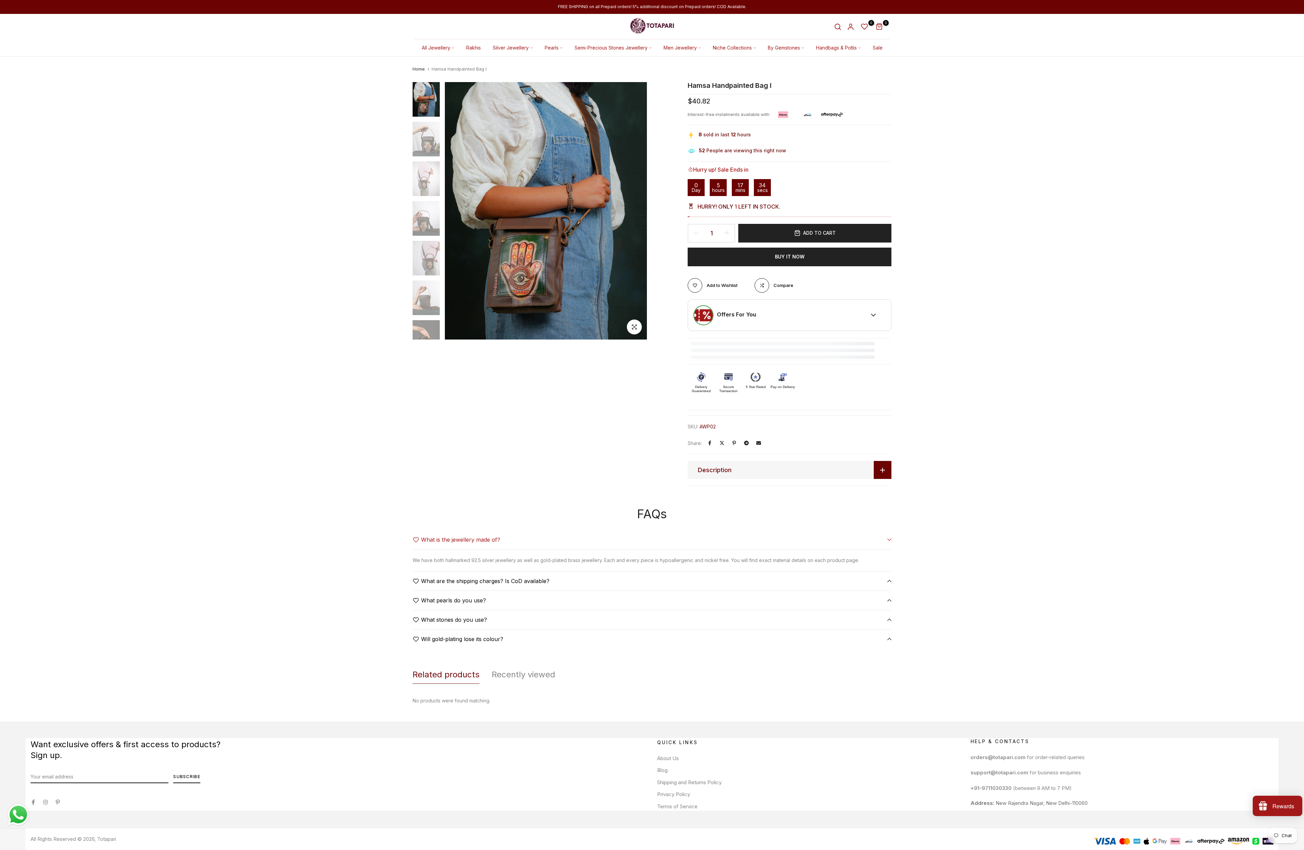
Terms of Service (677, 806)
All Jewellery (436, 48)
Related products (446, 674)
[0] (864, 27)
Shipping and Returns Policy (689, 782)
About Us (668, 758)
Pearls (552, 48)
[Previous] (457, 210)
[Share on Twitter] (722, 443)
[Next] (634, 210)
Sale (878, 48)
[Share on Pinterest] (734, 443)
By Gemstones (784, 48)
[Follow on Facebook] (33, 802)
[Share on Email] (758, 443)
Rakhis (473, 48)
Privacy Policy (673, 794)
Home (419, 69)
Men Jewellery (680, 48)
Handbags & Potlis (836, 48)
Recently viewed (523, 674)
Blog (662, 770)
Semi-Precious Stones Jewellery (611, 48)
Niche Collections (732, 48)
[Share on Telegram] (746, 443)
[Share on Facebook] (709, 443)
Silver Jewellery (511, 48)
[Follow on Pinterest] (57, 802)
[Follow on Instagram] (45, 802)
